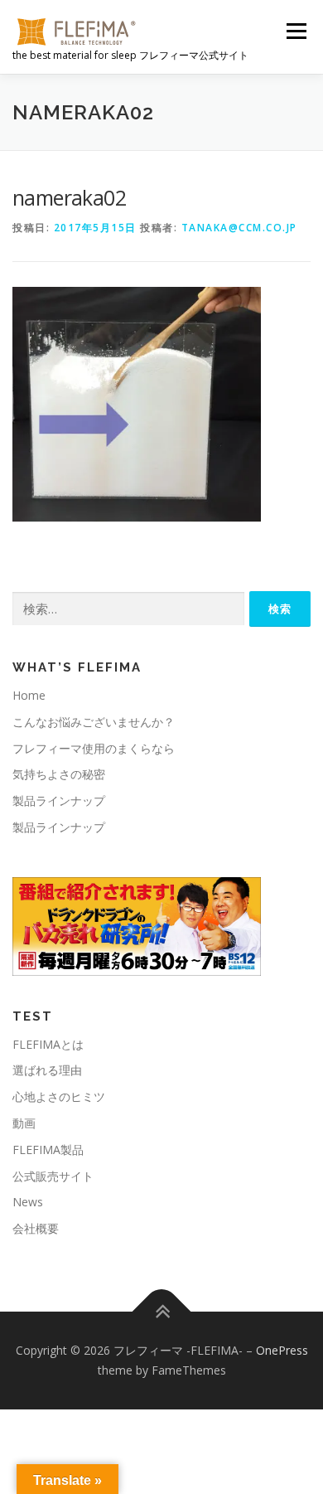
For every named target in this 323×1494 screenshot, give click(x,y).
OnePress (282, 1350)
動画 (24, 1123)
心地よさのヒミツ (58, 1096)
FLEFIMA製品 (48, 1149)
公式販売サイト (53, 1176)
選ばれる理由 (47, 1070)
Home (29, 695)
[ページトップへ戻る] (162, 1312)
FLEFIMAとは (48, 1044)
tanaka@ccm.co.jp (239, 228)
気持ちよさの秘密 (58, 774)
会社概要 (35, 1228)
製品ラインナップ (58, 800)
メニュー (296, 31)
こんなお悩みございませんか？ (93, 722)
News (27, 1202)
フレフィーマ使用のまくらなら (93, 748)
